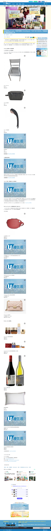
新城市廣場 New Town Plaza (24, 467)
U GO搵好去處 (31, 1)
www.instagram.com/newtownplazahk (10, 461)
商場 (7, 467)
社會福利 (25, 522)
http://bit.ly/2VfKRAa (28, 202)
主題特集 (47, 5)
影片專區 (31, 5)
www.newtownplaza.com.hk (10, 458)
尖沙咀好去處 (27, 521)
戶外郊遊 (22, 522)
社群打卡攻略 (36, 1)
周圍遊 (34, 5)
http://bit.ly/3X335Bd (11, 153)
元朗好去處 (35, 521)
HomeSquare (15, 467)
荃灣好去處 (38, 521)
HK (7, 1)
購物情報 (7, 34)
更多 (34, 469)
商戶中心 (39, 1)
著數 (5, 467)
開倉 (23, 521)
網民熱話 (19, 524)
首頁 (4, 34)
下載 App (43, 1)
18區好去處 (38, 5)
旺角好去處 (42, 521)
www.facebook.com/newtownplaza (14, 460)
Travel (10, 1)
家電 (30, 467)
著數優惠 (11, 467)
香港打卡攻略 (43, 5)
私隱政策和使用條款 (21, 527)
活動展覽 (19, 521)
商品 (18, 467)
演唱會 (5, 5)
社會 (44, 521)
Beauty (16, 1)
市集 (22, 521)
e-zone (21, 1)
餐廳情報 (19, 522)
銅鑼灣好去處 (31, 521)
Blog (18, 1)
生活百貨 (11, 34)
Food (12, 1)
